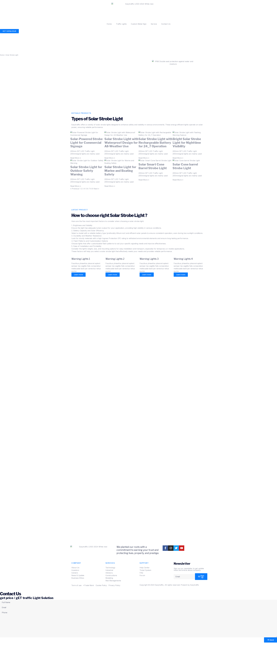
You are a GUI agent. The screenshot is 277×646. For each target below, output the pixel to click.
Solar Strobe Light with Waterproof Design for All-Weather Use (121, 142)
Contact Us (165, 24)
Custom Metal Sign (138, 24)
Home (109, 24)
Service (154, 24)
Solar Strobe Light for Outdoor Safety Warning (86, 170)
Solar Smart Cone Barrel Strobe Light (152, 166)
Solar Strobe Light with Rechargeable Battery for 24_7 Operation (155, 142)
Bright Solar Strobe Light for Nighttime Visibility (187, 142)
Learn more (78, 275)
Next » (96, 189)
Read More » (75, 158)
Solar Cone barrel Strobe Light (185, 166)
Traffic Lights (121, 24)
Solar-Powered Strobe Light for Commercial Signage (86, 142)
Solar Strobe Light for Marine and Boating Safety (120, 170)
